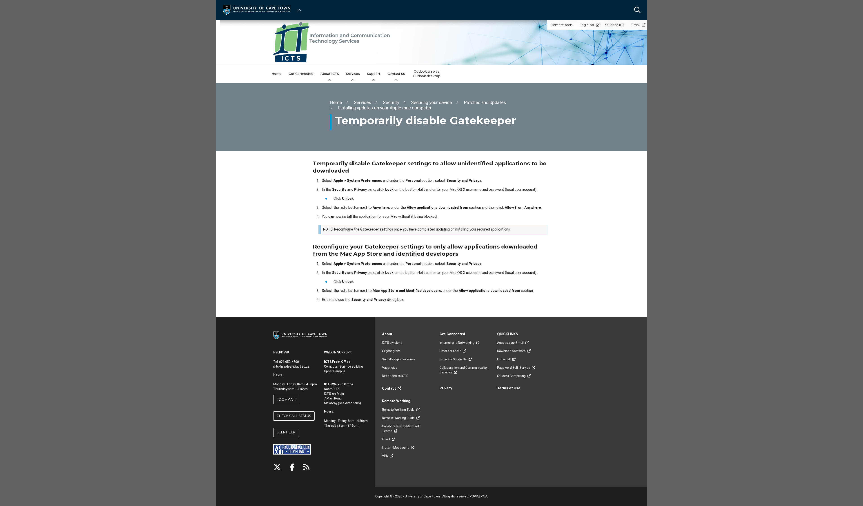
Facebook (292, 467)
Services (362, 102)
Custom (306, 467)
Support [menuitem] (373, 74)
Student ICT (614, 25)
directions (352, 403)
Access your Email (510, 342)
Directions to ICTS (395, 376)
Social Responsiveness (399, 359)
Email (635, 25)
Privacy (446, 388)
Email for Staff (450, 351)
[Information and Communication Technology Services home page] (431, 42)
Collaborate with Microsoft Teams (401, 428)
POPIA (474, 496)
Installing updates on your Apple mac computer (385, 108)
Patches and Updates (485, 102)
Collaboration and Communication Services (464, 370)
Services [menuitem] (353, 74)
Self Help (286, 432)
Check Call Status (294, 416)
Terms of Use (508, 388)
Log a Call (287, 400)
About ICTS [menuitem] (329, 74)
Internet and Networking (457, 342)
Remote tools (561, 25)
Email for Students (453, 359)
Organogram (391, 351)
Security (391, 102)
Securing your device (431, 102)
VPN (385, 456)
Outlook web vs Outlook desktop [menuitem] (426, 73)
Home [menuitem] (276, 74)
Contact (389, 388)
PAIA (484, 496)
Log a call (587, 25)
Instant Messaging (395, 447)
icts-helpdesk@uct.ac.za (291, 366)
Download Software (511, 351)
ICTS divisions (392, 342)
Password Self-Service (513, 367)
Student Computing (511, 376)
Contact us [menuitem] (396, 74)
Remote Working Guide (398, 418)
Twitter (277, 467)
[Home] (256, 9)
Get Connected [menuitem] (301, 74)
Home (336, 102)
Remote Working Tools (398, 409)
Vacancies (389, 367)
